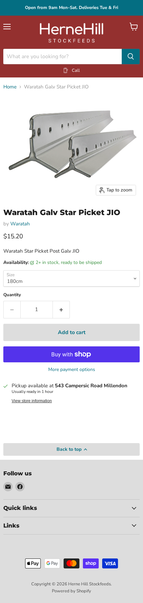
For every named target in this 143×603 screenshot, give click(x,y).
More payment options (71, 369)
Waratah (20, 223)
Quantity (12, 295)
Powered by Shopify (71, 591)
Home (10, 87)
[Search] (131, 56)
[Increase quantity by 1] (61, 309)
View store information (32, 401)
